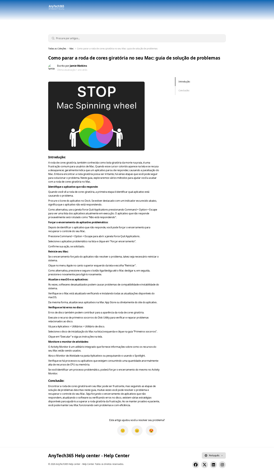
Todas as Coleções (57, 48)
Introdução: (184, 81)
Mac (71, 48)
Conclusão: (184, 90)
